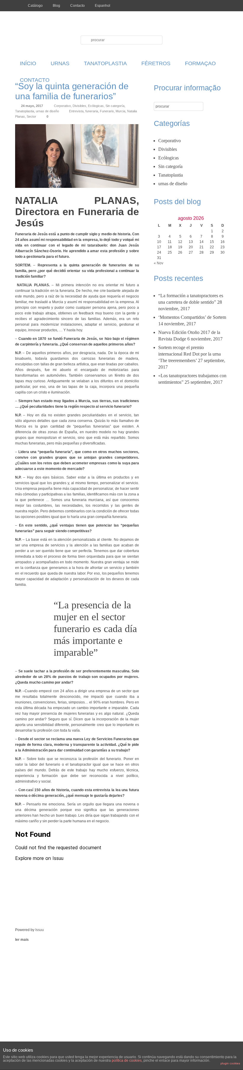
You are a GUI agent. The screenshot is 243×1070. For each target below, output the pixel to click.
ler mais (22, 940)
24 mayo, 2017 (32, 106)
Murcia (120, 111)
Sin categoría (114, 106)
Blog (56, 6)
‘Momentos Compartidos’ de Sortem (192, 317)
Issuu (39, 930)
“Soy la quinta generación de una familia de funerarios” (72, 91)
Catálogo (35, 6)
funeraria (91, 111)
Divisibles (79, 106)
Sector (31, 116)
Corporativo (62, 106)
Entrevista (76, 111)
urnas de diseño (47, 111)
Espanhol (102, 6)
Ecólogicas (96, 106)
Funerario (107, 111)
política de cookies (127, 1060)
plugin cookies (230, 1063)
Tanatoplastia (24, 111)
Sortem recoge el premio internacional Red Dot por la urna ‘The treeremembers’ (189, 354)
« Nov (158, 263)
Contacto (77, 6)
